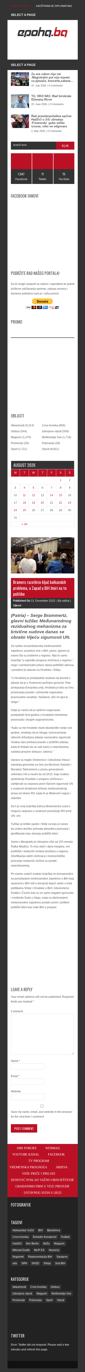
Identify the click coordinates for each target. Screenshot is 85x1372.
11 (24, 495)
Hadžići (17, 1243)
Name (15, 1061)
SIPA (24, 1263)
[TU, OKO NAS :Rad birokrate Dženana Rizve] (20, 101)
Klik (65, 146)
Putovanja (48, 443)
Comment (17, 1011)
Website (16, 1091)
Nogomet (18, 1256)
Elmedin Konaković (45, 1237)
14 (51, 495)
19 (33, 502)
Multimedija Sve (52, 437)
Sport (14, 449)
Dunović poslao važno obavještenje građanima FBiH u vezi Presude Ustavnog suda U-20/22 (42, 1186)
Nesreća (54, 1250)
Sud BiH (60, 1263)
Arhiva (62, 1167)
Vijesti (45, 449)
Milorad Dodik (21, 1250)
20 (42, 502)
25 (24, 510)
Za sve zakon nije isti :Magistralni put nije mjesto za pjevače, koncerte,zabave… (52, 77)
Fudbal (65, 1237)
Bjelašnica (53, 1230)
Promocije (17, 443)
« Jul (24, 524)
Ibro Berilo (32, 1243)
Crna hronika (50, 425)
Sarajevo (62, 1256)
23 (69, 502)
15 (60, 495)
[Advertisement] (48, 48)
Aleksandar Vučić (23, 1230)
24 (15, 510)
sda (14, 1263)
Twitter (17, 1336)
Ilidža (46, 1243)
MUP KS (39, 1250)
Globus (15, 431)
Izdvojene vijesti (52, 431)
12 (33, 495)
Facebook (56, 1154)
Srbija (47, 1263)
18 (24, 502)
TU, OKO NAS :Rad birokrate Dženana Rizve (51, 97)
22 (60, 502)
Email (15, 1076)
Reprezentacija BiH (40, 1256)
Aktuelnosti (17, 425)
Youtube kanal (25, 1154)
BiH (40, 1230)
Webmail (53, 1148)
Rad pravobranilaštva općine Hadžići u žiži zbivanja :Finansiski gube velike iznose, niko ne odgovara (51, 121)
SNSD (35, 1263)
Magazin (16, 437)
